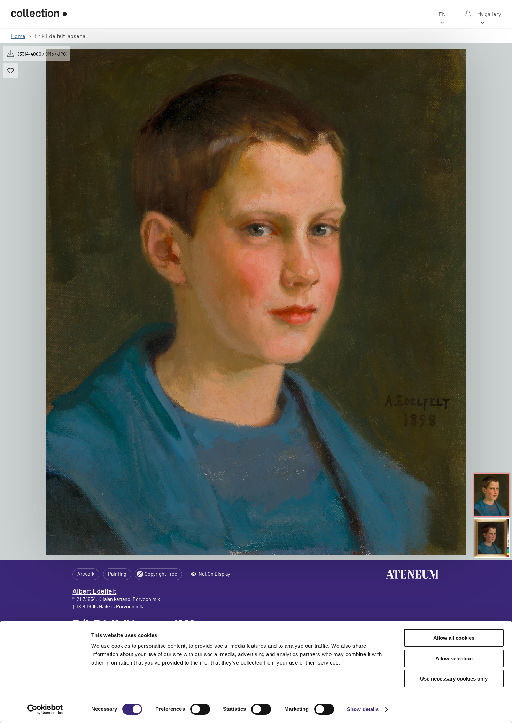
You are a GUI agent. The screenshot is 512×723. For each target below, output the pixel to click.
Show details (363, 709)
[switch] (200, 709)
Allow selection (454, 658)
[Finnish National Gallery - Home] (39, 14)
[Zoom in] (256, 302)
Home (18, 35)
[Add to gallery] (10, 70)
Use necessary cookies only (454, 679)
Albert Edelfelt (94, 591)
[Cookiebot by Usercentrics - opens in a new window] (45, 709)
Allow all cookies (453, 638)
